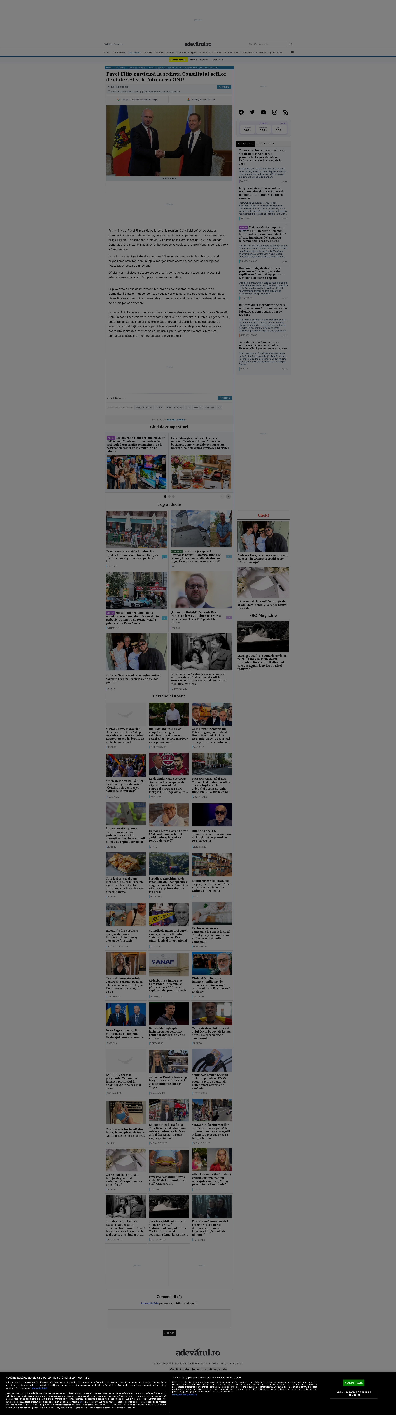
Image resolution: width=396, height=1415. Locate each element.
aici (81, 1402)
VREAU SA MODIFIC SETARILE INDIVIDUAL (354, 1393)
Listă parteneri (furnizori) (184, 1394)
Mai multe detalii (39, 1388)
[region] (198, 1393)
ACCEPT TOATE (354, 1382)
